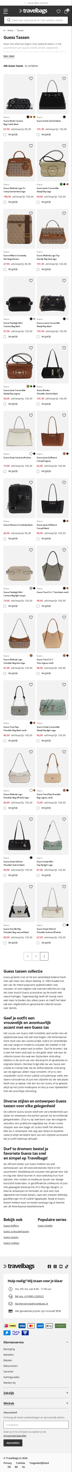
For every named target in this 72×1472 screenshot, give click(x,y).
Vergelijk (13, 134)
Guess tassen (11, 1237)
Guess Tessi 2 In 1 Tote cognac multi (45, 661)
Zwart (64, 184)
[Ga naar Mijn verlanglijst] (58, 11)
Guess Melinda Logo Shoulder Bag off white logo (16, 796)
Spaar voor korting (37, 2)
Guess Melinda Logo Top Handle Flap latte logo (48, 257)
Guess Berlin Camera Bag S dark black (13, 122)
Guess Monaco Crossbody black (18, 524)
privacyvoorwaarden (14, 1435)
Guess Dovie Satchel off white (17, 457)
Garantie (8, 1371)
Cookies (20, 1463)
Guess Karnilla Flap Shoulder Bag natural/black (16, 930)
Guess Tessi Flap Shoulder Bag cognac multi (49, 796)
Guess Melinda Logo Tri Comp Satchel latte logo (14, 190)
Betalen (7, 1360)
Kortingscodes (11, 1377)
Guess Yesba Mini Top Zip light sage (45, 863)
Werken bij (9, 1382)
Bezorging (9, 1349)
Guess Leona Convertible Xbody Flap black (48, 324)
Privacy (7, 1463)
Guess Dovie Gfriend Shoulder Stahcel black (13, 863)
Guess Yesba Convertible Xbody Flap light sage (48, 728)
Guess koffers (11, 1225)
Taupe (34, 319)
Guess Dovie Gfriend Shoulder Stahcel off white (49, 930)
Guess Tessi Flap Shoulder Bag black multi (14, 728)
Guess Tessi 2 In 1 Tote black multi (52, 592)
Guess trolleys (11, 1243)
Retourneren (10, 1366)
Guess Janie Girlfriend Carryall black (47, 526)
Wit (67, 117)
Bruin (31, 117)
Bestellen (8, 1354)
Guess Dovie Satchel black (49, 120)
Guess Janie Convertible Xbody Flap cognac (14, 392)
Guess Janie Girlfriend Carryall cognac (47, 459)
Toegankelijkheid (39, 1463)
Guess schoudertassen (16, 1231)
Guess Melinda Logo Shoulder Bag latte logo (14, 661)
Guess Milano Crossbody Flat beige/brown (14, 257)
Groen (31, 386)
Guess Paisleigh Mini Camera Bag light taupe (14, 594)
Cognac (67, 184)
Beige (67, 319)
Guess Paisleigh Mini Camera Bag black (12, 324)
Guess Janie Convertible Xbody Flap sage (48, 190)
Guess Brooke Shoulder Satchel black (47, 392)
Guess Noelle (45, 1225)
